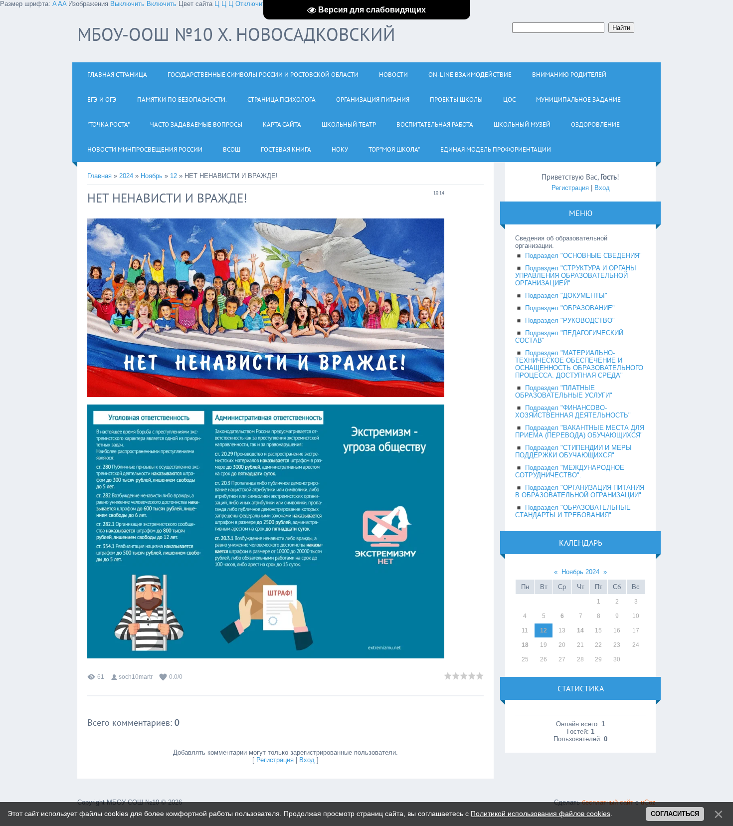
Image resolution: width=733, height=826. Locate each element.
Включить (162, 3)
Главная (99, 176)
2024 (126, 176)
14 (580, 630)
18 (525, 644)
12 (173, 176)
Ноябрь (152, 176)
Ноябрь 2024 (580, 572)
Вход (307, 760)
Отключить (252, 3)
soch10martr (136, 676)
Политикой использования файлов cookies (540, 814)
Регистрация (275, 760)
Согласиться (675, 814)
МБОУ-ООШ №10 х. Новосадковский (236, 34)
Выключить (127, 3)
